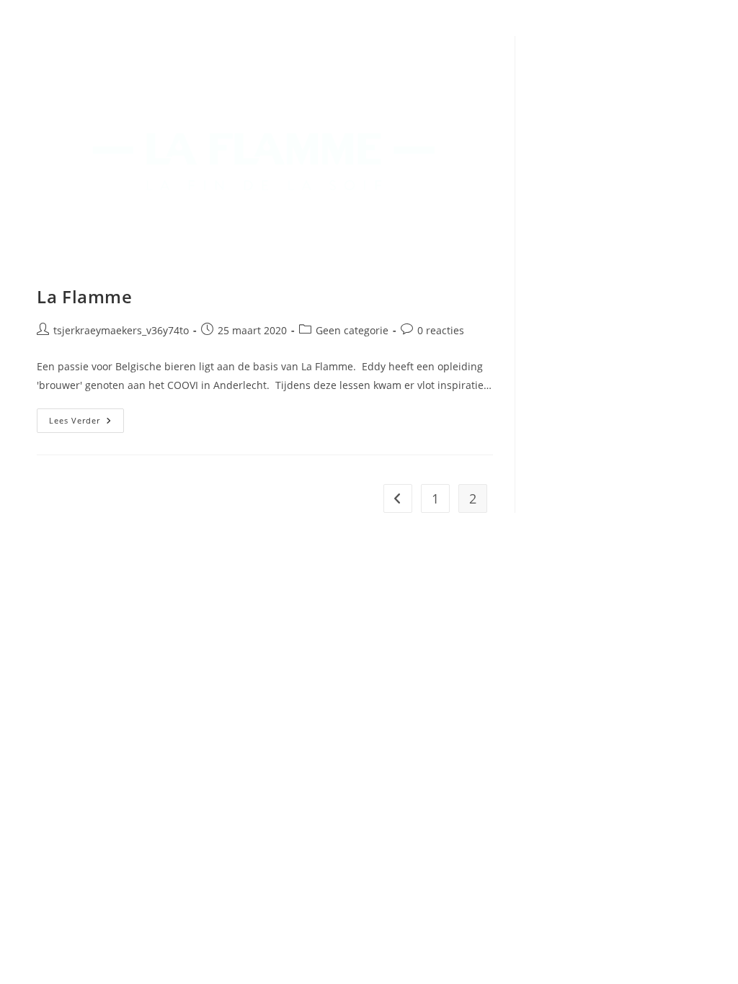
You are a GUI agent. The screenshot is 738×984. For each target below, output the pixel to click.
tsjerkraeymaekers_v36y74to (121, 330)
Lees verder (86, 423)
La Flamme (84, 296)
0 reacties (440, 330)
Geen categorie (352, 330)
